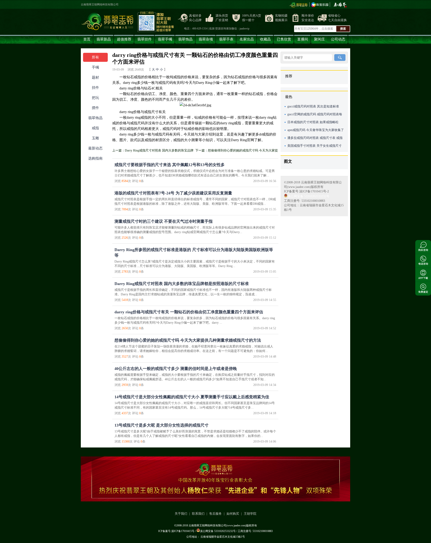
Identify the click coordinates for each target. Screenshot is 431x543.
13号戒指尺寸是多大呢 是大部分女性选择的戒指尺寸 (161, 425)
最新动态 (95, 148)
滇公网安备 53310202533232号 (308, 196)
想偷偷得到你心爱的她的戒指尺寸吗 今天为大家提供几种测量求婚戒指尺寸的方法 (187, 340)
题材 (95, 77)
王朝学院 (250, 513)
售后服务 (215, 513)
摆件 (95, 108)
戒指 (95, 128)
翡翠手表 (226, 39)
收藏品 (265, 39)
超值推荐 (124, 39)
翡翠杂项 (206, 39)
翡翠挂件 (144, 39)
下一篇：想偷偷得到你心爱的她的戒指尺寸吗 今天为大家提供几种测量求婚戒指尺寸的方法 (236, 151)
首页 (86, 39)
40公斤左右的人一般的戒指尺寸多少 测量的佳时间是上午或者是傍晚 (175, 368)
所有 (95, 57)
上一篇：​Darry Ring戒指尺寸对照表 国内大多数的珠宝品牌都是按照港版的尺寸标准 (153, 151)
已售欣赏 (284, 39)
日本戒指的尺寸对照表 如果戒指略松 (313, 122)
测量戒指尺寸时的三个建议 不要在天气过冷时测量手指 (163, 221)
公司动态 (338, 39)
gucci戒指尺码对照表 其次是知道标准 (313, 106)
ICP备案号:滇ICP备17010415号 (176, 531)
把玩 (95, 98)
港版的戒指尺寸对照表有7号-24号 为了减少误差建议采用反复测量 (173, 193)
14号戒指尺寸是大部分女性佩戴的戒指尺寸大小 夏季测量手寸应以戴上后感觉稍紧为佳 (191, 397)
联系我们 (198, 513)
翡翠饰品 (185, 39)
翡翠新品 (104, 39)
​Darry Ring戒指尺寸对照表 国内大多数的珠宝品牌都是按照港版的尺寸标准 (181, 283)
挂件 (95, 87)
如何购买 (232, 513)
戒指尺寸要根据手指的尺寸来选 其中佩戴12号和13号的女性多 (169, 164)
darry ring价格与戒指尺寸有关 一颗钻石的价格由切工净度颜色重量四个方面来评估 (188, 312)
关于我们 (181, 513)
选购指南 (95, 158)
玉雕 (95, 138)
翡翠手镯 (165, 39)
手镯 (95, 67)
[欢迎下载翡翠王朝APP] (215, 478)
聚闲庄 (319, 39)
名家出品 (247, 39)
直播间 (302, 39)
